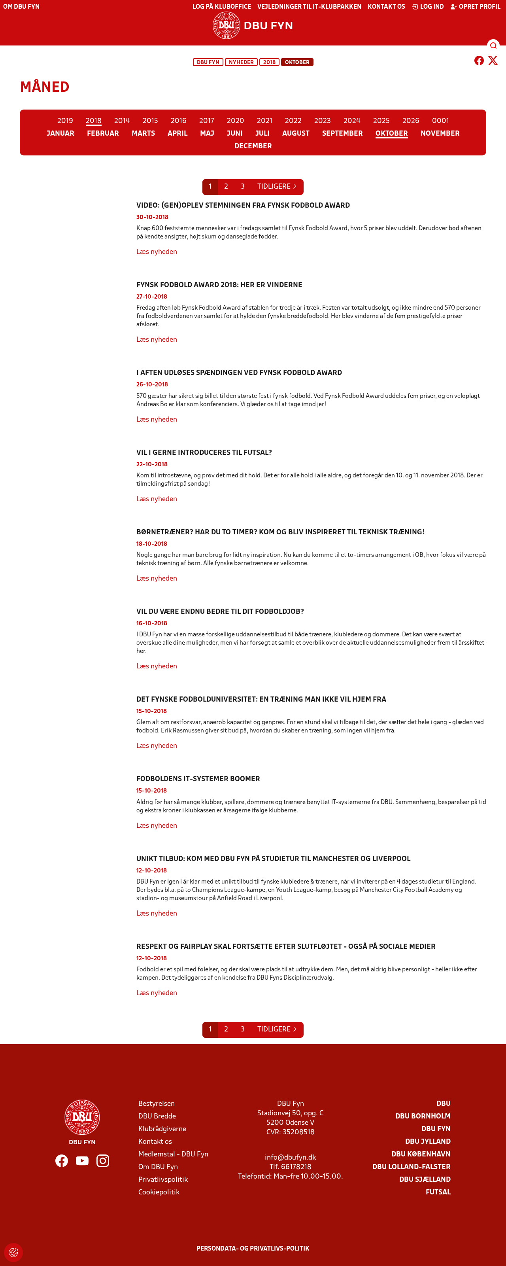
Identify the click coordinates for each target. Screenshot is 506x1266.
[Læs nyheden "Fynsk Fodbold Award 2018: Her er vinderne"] (78, 313)
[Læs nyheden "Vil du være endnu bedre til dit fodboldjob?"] (78, 639)
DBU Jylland (428, 1142)
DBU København (421, 1154)
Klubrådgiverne (162, 1129)
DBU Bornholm (423, 1116)
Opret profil (479, 7)
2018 (269, 62)
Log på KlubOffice (222, 7)
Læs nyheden (156, 252)
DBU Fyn (208, 62)
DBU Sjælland (425, 1180)
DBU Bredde (157, 1116)
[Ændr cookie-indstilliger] (13, 1252)
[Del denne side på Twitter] (493, 62)
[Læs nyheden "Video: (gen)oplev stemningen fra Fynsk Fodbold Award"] (78, 229)
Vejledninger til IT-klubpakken (309, 7)
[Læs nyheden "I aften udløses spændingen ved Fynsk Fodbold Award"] (78, 396)
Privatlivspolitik (163, 1180)
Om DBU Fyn (21, 7)
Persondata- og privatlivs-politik (253, 1249)
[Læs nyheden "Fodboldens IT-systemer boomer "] (78, 803)
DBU (443, 1104)
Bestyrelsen (156, 1104)
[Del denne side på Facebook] (479, 62)
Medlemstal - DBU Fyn (173, 1154)
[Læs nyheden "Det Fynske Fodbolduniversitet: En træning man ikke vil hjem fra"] (78, 723)
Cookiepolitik (158, 1192)
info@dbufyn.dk (290, 1157)
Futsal (438, 1192)
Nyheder (241, 62)
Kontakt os (386, 7)
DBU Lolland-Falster (411, 1167)
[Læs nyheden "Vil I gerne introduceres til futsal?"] (78, 476)
